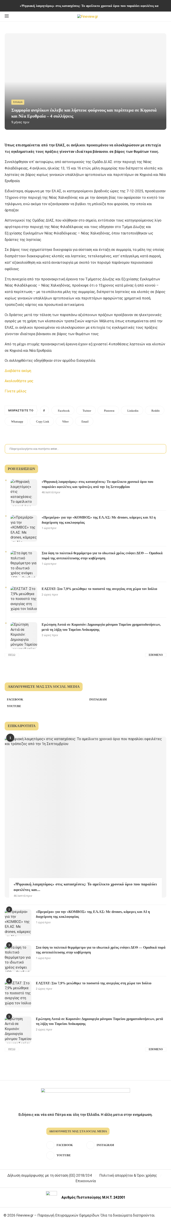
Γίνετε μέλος (15, 391)
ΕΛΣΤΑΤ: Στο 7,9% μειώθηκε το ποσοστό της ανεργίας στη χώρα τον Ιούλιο (99, 589)
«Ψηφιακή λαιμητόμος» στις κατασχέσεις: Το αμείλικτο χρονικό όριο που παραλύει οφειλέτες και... (85, 887)
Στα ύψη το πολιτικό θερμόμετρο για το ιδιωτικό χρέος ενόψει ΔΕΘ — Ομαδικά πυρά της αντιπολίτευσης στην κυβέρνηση (102, 555)
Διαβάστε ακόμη (18, 371)
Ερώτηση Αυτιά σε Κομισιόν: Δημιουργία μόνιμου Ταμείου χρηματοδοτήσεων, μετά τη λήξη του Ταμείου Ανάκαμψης (101, 627)
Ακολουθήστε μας (19, 381)
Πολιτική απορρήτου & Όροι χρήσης (128, 1175)
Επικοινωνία (85, 1181)
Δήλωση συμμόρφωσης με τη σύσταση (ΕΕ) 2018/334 (49, 1175)
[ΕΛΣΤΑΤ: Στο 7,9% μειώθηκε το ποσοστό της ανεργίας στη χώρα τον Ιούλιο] (23, 599)
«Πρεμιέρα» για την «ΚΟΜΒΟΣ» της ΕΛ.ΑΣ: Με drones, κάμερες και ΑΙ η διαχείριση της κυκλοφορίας (99, 519)
